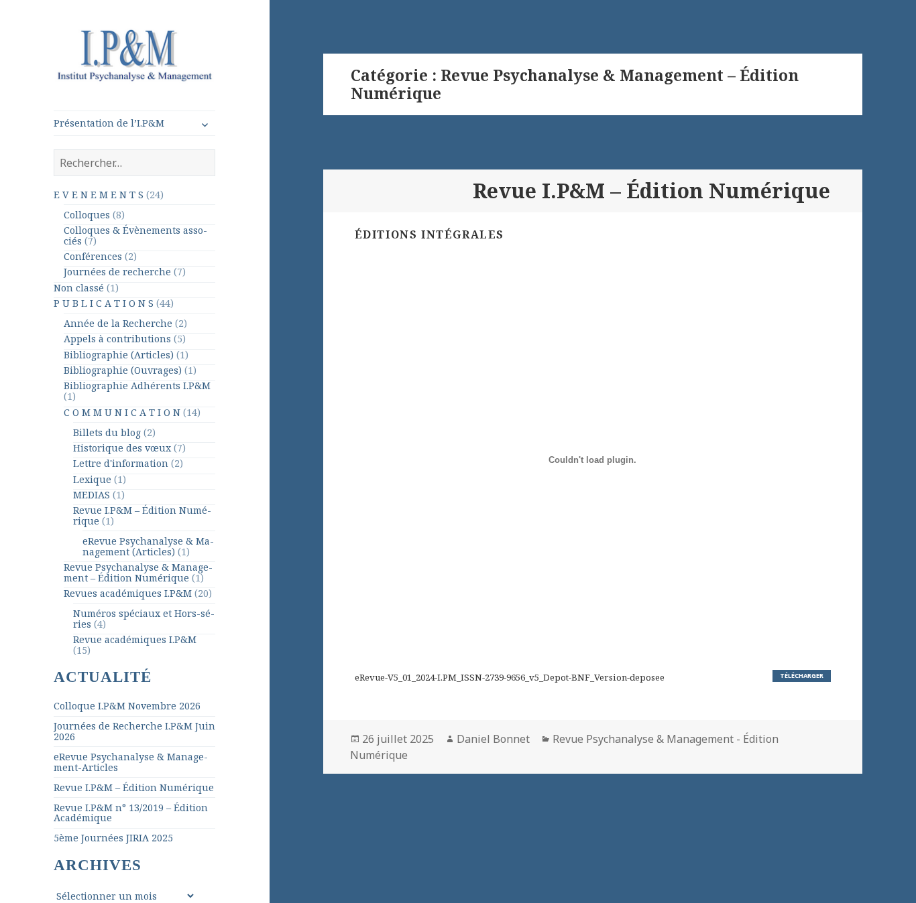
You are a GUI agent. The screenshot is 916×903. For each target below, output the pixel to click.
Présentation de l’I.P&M (109, 123)
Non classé (79, 287)
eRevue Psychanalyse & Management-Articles (131, 762)
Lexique (92, 479)
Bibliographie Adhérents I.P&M (137, 385)
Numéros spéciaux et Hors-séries (144, 618)
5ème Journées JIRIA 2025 (113, 837)
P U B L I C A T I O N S (104, 303)
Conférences (93, 256)
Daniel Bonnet (493, 739)
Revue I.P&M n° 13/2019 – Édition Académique (131, 813)
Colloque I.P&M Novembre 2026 (127, 705)
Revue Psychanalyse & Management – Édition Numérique (138, 572)
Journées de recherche (117, 271)
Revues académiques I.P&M (128, 593)
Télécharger (801, 675)
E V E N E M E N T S (99, 194)
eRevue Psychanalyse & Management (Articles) (148, 546)
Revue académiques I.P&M (134, 639)
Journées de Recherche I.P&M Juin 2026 (134, 731)
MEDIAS (91, 494)
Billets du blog (107, 432)
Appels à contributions (117, 338)
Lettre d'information (120, 463)
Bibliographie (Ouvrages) (123, 370)
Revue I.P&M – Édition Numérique (142, 515)
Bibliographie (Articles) (119, 354)
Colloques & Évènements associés (135, 235)
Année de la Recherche (118, 323)
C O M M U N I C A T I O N (122, 412)
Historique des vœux (122, 447)
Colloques (87, 214)
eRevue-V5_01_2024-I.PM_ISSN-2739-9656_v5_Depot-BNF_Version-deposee (510, 677)
